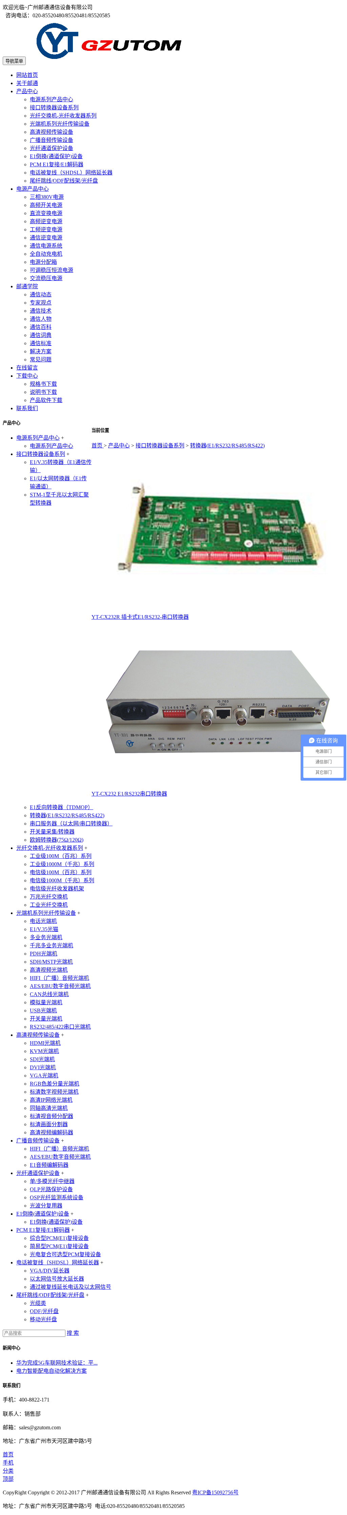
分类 (8, 1471)
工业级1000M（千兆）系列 (62, 864)
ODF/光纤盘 (44, 1311)
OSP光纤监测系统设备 (56, 1197)
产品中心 (27, 91)
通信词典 (41, 335)
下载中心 (27, 376)
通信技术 (41, 311)
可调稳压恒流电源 (51, 270)
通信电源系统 (46, 246)
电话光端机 (43, 921)
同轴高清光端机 (49, 1108)
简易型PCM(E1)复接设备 (59, 1246)
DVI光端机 (43, 1067)
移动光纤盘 (43, 1319)
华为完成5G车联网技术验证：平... (57, 1363)
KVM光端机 (44, 1051)
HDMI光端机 (45, 1043)
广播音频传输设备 (51, 140)
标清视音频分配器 (51, 1116)
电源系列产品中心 (51, 99)
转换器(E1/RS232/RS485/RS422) (227, 445)
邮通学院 (27, 286)
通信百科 (41, 327)
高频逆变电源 (46, 221)
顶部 (8, 1479)
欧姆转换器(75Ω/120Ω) (56, 840)
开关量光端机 (46, 1019)
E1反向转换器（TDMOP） (61, 807)
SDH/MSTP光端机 (51, 962)
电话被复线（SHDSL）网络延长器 (71, 172)
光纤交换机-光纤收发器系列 (63, 116)
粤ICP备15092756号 (215, 1492)
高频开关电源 (46, 205)
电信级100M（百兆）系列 (60, 872)
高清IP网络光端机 (51, 1100)
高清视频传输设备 (51, 132)
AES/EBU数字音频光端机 (60, 986)
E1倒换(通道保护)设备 (56, 156)
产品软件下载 (46, 400)
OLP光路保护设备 (51, 1189)
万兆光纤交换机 (49, 897)
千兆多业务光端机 (51, 945)
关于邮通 (27, 83)
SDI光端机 (42, 1059)
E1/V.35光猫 (44, 929)
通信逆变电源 (46, 237)
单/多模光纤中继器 (52, 1181)
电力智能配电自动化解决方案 (51, 1371)
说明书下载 (43, 392)
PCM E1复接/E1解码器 (56, 164)
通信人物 (41, 319)
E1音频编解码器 (49, 1165)
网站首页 (27, 75)
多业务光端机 (46, 937)
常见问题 (41, 359)
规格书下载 (43, 384)
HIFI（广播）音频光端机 (59, 978)
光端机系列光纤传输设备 (59, 124)
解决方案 (41, 351)
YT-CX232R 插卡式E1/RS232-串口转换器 (140, 617)
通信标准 (41, 343)
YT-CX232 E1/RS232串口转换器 (129, 794)
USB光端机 (43, 1010)
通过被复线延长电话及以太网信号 (70, 1287)
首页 (97, 445)
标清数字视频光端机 (54, 1092)
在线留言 (27, 368)
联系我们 (27, 408)
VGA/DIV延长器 (49, 1271)
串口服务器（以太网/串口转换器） (71, 823)
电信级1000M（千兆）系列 (62, 880)
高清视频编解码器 (51, 1132)
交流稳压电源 (46, 278)
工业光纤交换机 (49, 905)
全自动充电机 (46, 254)
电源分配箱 (43, 262)
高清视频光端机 (49, 970)
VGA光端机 (44, 1075)
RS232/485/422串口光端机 (60, 1027)
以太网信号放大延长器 (57, 1279)
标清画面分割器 (49, 1124)
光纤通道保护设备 (51, 148)
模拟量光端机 (46, 1002)
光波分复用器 (46, 1205)
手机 (8, 1463)
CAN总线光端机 (49, 994)
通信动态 (41, 294)
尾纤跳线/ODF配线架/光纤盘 (64, 181)
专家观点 (41, 303)
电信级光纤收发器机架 (57, 888)
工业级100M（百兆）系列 (60, 856)
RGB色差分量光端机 (54, 1084)
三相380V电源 (47, 197)
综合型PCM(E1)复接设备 (59, 1238)
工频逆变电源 (46, 229)
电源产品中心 (32, 189)
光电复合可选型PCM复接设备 (65, 1254)
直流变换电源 (46, 213)
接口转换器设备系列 (54, 107)
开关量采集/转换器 (52, 832)
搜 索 (73, 1333)
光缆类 (38, 1303)
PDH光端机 (43, 953)
